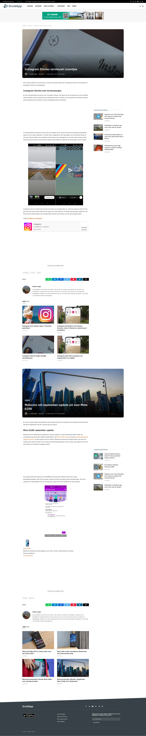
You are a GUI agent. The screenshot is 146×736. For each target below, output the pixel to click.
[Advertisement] (55, 116)
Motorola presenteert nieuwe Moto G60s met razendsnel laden (37, 680)
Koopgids (61, 6)
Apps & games (49, 6)
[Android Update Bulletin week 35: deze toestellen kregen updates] (98, 456)
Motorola (31, 598)
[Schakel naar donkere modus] (140, 6)
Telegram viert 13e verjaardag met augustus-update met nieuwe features (114, 116)
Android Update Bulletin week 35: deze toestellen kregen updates (112, 456)
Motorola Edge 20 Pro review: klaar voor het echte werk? (36, 652)
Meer (74, 6)
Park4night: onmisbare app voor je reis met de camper (40, 1)
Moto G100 (26, 548)
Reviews (38, 6)
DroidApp (24, 25)
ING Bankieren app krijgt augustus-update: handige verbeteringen (113, 147)
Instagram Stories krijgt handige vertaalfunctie (34, 357)
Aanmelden (96, 722)
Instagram (37, 224)
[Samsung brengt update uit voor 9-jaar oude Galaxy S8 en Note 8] (98, 137)
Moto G (25, 598)
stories (33, 272)
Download (84, 227)
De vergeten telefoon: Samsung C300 (111, 466)
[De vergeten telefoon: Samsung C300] (98, 467)
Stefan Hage (34, 74)
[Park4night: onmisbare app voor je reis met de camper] (98, 127)
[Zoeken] (142, 6)
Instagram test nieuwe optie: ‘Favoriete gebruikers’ (36, 327)
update (39, 272)
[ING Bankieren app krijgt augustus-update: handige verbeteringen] (98, 148)
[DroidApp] (13, 6)
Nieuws (30, 6)
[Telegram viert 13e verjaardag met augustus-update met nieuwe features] (98, 116)
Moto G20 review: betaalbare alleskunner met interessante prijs (72, 652)
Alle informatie (28, 555)
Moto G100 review (62, 437)
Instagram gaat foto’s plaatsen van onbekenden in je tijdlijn (70, 357)
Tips (68, 6)
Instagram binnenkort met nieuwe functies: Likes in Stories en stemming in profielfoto (72, 328)
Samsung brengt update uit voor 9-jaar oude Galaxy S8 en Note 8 (113, 136)
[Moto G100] (27, 546)
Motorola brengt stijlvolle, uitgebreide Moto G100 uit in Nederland (71, 680)
